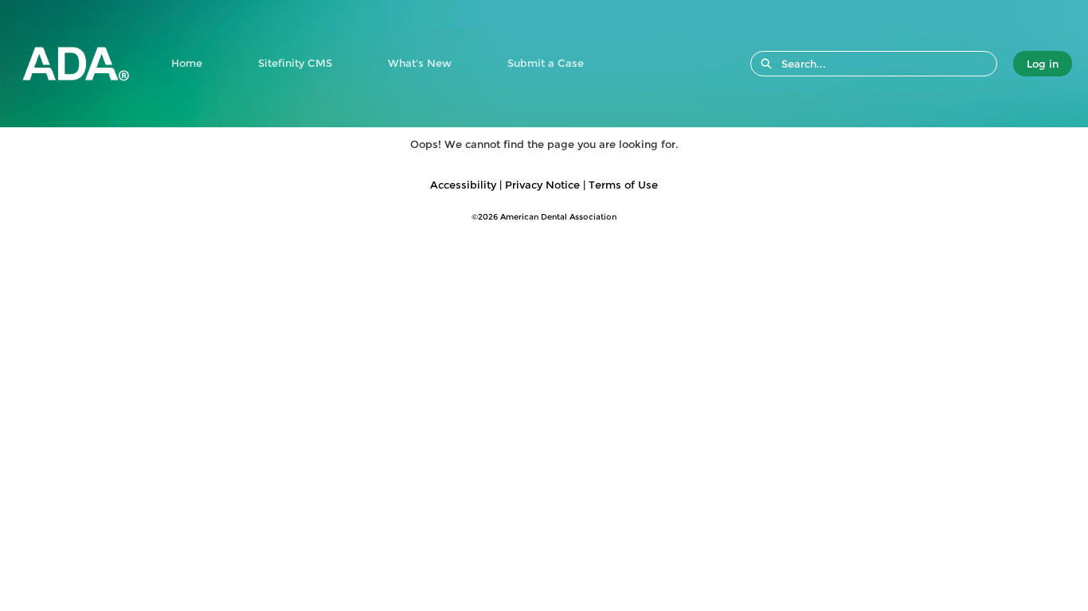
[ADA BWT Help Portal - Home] (75, 63)
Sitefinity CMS (295, 62)
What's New (420, 62)
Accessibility (463, 184)
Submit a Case (545, 62)
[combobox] (888, 64)
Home (186, 62)
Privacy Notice (542, 184)
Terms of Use (623, 184)
